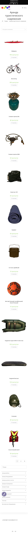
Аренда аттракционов (7, 483)
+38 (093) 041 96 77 (14, 2)
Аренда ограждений (6, 494)
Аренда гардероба (6, 490)
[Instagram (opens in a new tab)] (10, 3)
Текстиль (4, 500)
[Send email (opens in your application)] (12, 3)
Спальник (14, 416)
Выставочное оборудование (8, 504)
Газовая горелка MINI (14, 154)
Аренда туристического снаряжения (17, 21)
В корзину (14, 57)
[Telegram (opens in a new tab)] (14, 3)
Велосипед (14, 78)
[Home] (2, 21)
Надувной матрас (14, 378)
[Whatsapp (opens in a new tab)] (17, 3)
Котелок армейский (14, 267)
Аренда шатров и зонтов (8, 480)
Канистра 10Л (14, 192)
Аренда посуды (5, 486)
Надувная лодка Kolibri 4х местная (14, 340)
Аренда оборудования (7, 476)
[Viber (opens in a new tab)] (16, 3)
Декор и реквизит (6, 497)
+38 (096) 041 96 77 (14, 0)
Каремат (14, 230)
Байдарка (14, 51)
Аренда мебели (5, 473)
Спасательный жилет (14, 449)
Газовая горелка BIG (14, 116)
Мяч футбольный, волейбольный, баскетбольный (14, 302)
